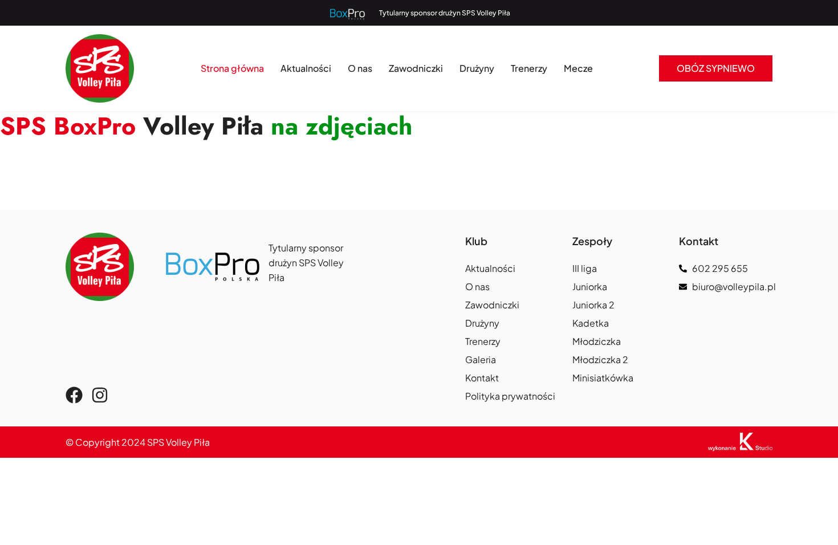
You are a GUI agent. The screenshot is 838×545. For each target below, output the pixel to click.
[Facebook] (74, 395)
